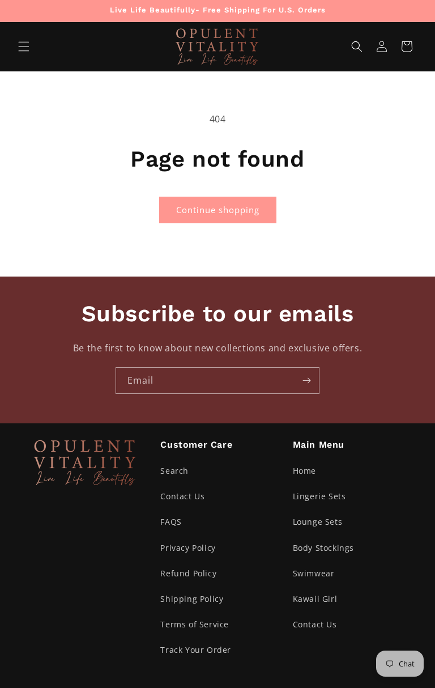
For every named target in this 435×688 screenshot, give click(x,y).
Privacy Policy (187, 547)
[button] (23, 46)
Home (304, 470)
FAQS (170, 521)
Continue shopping (217, 209)
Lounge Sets (318, 521)
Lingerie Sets (319, 496)
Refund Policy (188, 573)
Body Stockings (323, 547)
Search (174, 470)
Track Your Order (195, 649)
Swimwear (314, 573)
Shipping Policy (191, 598)
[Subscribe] (306, 380)
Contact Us (182, 496)
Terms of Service (194, 624)
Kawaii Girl (315, 598)
